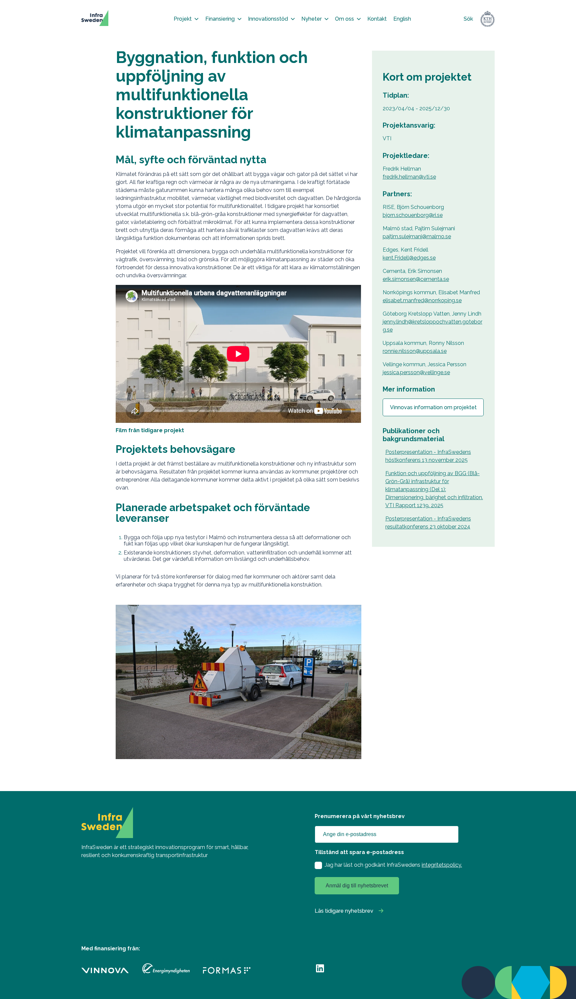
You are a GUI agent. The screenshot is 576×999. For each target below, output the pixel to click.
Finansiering (220, 19)
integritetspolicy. (442, 865)
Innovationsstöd (268, 19)
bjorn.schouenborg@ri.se (413, 215)
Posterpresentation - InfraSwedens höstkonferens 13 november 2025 (428, 456)
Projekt (183, 19)
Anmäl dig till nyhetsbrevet (357, 885)
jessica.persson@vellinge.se (416, 372)
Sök (468, 19)
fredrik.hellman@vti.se (409, 177)
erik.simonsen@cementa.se (416, 279)
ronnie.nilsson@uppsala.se (415, 351)
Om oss (344, 19)
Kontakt (377, 19)
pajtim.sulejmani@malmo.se (417, 236)
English (402, 19)
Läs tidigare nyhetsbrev (344, 911)
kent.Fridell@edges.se (409, 258)
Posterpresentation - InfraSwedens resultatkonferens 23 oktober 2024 (428, 522)
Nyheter (311, 19)
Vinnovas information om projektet (433, 407)
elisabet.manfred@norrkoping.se (422, 300)
